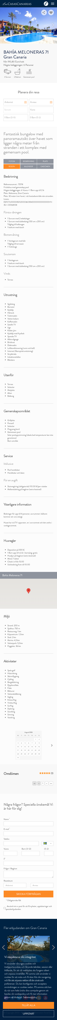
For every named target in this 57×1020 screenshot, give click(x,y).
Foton (12, 161)
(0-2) (46, 848)
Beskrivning (28, 161)
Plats (45, 161)
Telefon (6, 838)
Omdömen (45, 166)
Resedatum (8, 880)
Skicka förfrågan (28, 894)
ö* (4, 858)
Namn (7, 819)
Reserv (12, 166)
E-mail (7, 829)
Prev (4, 25)
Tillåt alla (28, 1005)
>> (51, 783)
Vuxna (6, 848)
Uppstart (28, 1013)
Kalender (28, 166)
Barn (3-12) (26, 848)
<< (34, 783)
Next (53, 25)
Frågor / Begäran (10, 868)
